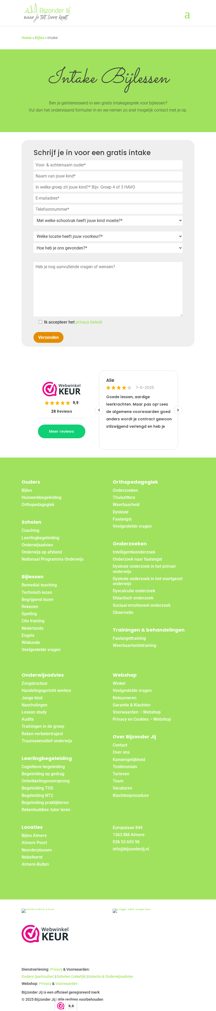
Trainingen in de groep (43, 726)
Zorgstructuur (35, 683)
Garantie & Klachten (131, 704)
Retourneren (124, 697)
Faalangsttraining (129, 638)
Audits (28, 719)
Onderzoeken (125, 490)
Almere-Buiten (35, 864)
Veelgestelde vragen (41, 649)
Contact (120, 745)
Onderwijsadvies (37, 544)
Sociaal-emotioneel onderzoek (141, 605)
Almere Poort (34, 842)
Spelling (29, 613)
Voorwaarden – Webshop (137, 712)
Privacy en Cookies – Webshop (142, 719)
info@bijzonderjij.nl (131, 848)
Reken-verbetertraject (42, 733)
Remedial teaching (39, 585)
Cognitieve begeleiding (43, 766)
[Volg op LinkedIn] (130, 865)
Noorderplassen (37, 850)
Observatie (123, 612)
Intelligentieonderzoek (134, 552)
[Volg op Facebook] (118, 865)
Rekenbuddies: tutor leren (46, 809)
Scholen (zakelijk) (72, 976)
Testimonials (125, 766)
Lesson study (34, 712)
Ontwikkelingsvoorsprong (46, 780)
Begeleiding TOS (37, 788)
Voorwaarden (66, 983)
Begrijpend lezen (37, 599)
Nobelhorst (32, 857)
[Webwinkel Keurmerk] (45, 941)
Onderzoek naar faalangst (137, 559)
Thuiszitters (124, 497)
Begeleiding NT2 (37, 795)
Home (27, 38)
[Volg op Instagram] (143, 865)
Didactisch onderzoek (133, 597)
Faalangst (122, 519)
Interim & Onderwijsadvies (111, 976)
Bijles (39, 38)
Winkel (119, 683)
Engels (28, 635)
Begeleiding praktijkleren (45, 802)
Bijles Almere (34, 835)
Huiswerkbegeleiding (41, 497)
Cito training (33, 620)
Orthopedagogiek (38, 504)
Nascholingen (34, 704)
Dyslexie (121, 511)
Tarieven (121, 773)
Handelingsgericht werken (46, 690)
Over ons (121, 752)
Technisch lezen (37, 592)
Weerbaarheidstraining (134, 645)
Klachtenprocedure (131, 795)
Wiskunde (31, 642)
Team (118, 780)
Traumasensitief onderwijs (47, 740)
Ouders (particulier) (38, 976)
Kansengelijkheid (129, 759)
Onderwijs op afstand (42, 552)
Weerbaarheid (126, 504)
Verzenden (48, 337)
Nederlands (32, 628)
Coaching (30, 530)
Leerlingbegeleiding (40, 537)
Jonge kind (32, 697)
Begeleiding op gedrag (43, 773)
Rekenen (30, 606)
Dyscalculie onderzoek (134, 590)
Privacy (56, 969)
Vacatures (122, 788)
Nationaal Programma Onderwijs (53, 559)
